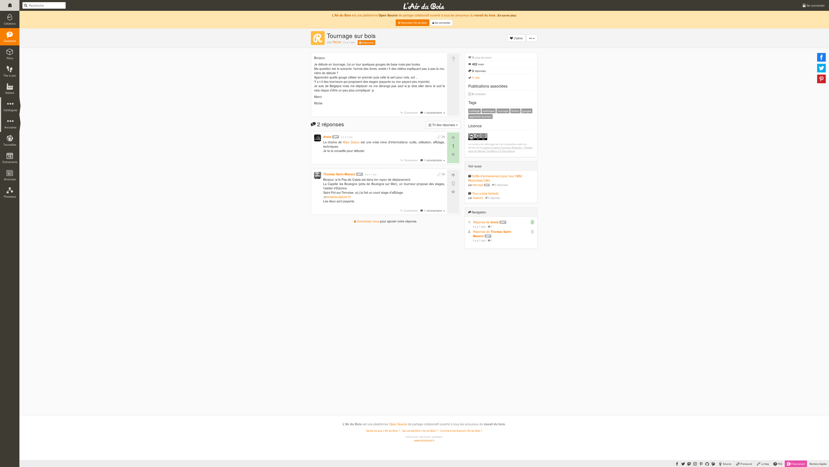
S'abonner (367, 42)
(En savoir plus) (506, 15)
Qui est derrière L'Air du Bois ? (420, 430)
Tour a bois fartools (485, 193)
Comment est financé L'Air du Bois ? (461, 430)
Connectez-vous (367, 221)
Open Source (388, 15)
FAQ (779, 463)
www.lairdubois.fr (424, 440)
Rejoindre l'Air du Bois (413, 22)
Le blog (765, 463)
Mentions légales (818, 463)
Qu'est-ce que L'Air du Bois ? (383, 430)
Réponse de (486, 222)
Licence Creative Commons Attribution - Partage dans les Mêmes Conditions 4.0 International (500, 149)
